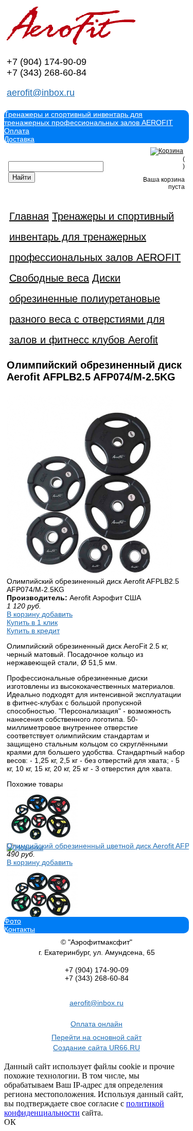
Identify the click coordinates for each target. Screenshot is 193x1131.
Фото (12, 921)
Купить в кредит (33, 631)
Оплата (16, 131)
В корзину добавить (40, 614)
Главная (29, 216)
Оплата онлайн (96, 1024)
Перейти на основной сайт (96, 1037)
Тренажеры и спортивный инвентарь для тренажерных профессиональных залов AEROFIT (88, 118)
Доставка (19, 139)
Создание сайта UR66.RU (96, 1047)
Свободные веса (49, 278)
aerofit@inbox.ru (41, 93)
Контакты (19, 929)
